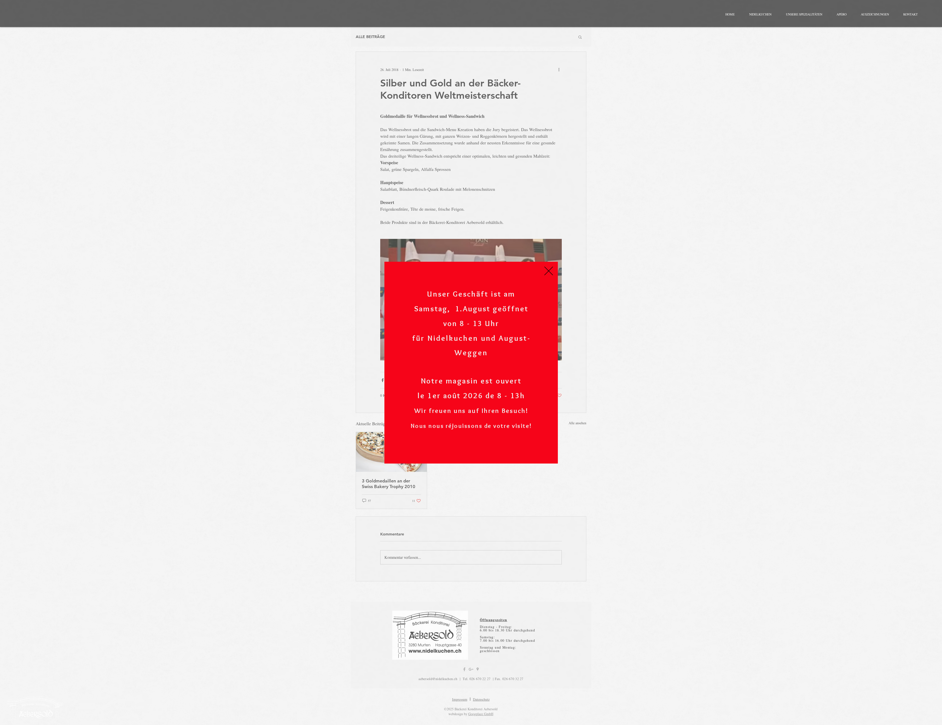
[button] (548, 271)
